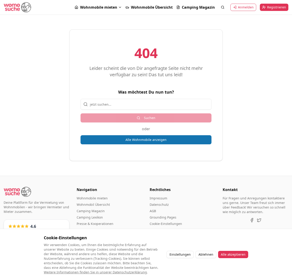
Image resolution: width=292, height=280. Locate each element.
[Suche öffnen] (223, 7)
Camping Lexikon (90, 217)
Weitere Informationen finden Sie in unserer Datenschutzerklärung (95, 272)
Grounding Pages (163, 217)
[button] (98, 7)
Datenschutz (159, 204)
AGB (153, 211)
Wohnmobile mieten (98, 7)
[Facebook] (252, 220)
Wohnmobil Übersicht (93, 204)
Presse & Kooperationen (95, 223)
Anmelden (246, 7)
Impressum (158, 198)
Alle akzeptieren (233, 254)
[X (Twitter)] (259, 220)
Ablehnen (205, 254)
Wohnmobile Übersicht (152, 7)
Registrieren (276, 7)
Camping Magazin (198, 7)
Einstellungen (180, 254)
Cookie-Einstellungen (166, 223)
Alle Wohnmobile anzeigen (146, 139)
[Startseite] (17, 7)
